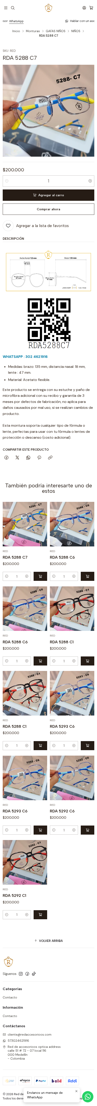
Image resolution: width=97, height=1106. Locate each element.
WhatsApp (66, 21)
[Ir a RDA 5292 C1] (25, 862)
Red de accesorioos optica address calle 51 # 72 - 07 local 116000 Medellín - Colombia (34, 1053)
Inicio (16, 31)
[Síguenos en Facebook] (27, 974)
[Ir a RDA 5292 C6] (72, 778)
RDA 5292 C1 (14, 895)
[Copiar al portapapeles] (50, 458)
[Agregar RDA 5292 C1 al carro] (40, 914)
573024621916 (18, 1041)
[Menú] (6, 7)
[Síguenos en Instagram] (20, 974)
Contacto (10, 997)
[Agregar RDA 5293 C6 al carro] (87, 745)
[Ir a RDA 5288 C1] (72, 608)
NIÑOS (75, 31)
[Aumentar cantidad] (90, 181)
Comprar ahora (48, 209)
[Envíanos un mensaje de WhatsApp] (87, 1096)
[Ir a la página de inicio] (48, 7)
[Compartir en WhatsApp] (28, 458)
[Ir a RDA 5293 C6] (72, 693)
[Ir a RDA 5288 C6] (72, 524)
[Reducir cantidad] (7, 181)
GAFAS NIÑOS (55, 31)
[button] (48, 941)
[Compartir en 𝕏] (17, 458)
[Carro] (91, 7)
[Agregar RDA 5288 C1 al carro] (87, 661)
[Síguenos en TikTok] (34, 974)
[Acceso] (84, 7)
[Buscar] (12, 7)
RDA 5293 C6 (62, 726)
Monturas (33, 31)
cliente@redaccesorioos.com (29, 1034)
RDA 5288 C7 (15, 557)
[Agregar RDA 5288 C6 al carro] (87, 576)
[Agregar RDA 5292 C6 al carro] (87, 830)
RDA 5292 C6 (62, 811)
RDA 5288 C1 (62, 642)
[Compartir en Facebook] (6, 458)
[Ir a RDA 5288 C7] (25, 524)
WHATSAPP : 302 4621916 (25, 356)
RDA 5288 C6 (62, 557)
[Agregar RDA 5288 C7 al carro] (40, 576)
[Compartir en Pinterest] (39, 458)
